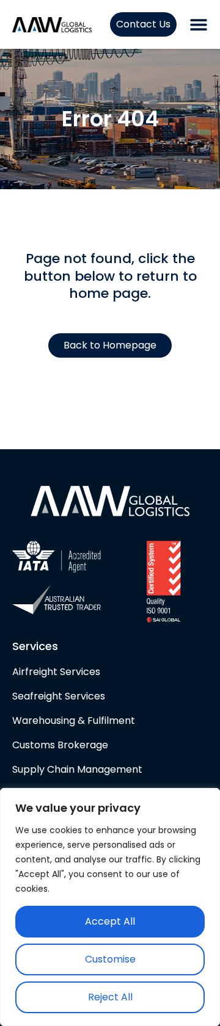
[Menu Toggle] (198, 24)
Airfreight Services (56, 672)
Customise (110, 959)
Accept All (110, 921)
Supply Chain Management (79, 769)
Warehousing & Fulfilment (73, 721)
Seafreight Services (58, 696)
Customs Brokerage (60, 745)
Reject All (110, 997)
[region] (110, 907)
